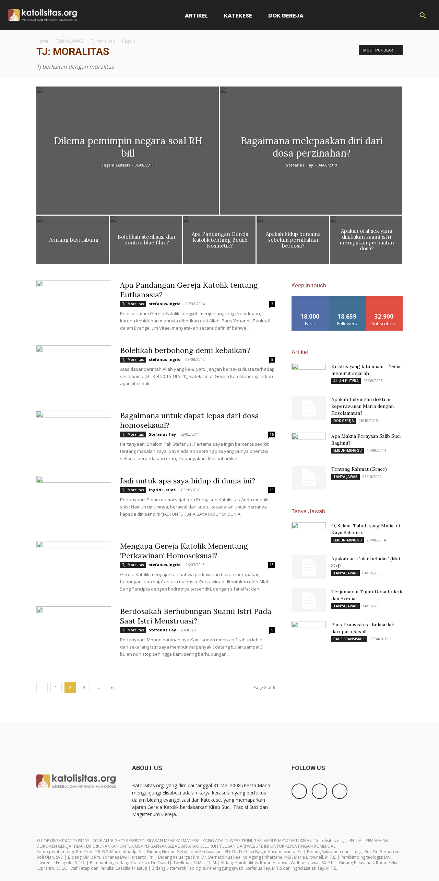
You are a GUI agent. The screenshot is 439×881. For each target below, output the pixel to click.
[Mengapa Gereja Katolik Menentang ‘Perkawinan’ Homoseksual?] (73, 567)
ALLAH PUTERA (346, 380)
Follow (347, 298)
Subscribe (384, 298)
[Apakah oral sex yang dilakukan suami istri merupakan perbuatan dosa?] (366, 241)
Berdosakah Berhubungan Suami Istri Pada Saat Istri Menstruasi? (195, 616)
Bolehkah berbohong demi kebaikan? (185, 350)
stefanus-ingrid (165, 303)
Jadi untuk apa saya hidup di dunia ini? (187, 480)
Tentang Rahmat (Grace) (359, 469)
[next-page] (126, 687)
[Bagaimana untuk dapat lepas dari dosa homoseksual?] (73, 436)
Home (42, 41)
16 (272, 434)
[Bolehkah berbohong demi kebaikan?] (73, 371)
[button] (422, 15)
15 (272, 490)
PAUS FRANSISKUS (349, 639)
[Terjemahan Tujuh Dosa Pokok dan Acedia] (309, 600)
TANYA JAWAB (69, 41)
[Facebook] (299, 791)
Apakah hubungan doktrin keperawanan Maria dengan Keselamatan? (362, 406)
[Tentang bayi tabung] (72, 241)
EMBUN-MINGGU (347, 450)
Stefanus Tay (299, 165)
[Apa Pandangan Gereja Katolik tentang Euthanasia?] (73, 306)
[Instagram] (319, 791)
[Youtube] (339, 791)
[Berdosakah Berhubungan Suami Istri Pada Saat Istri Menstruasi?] (73, 632)
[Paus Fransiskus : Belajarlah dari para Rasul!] (309, 633)
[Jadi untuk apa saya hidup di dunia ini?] (73, 501)
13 (272, 564)
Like (310, 298)
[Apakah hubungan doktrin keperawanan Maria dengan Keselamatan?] (309, 408)
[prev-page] (42, 687)
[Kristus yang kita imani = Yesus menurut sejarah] (309, 375)
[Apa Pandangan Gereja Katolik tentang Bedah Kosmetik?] (219, 241)
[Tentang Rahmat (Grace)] (309, 478)
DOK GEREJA (343, 420)
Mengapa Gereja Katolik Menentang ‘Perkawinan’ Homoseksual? (184, 550)
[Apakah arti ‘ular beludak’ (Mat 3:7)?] (309, 567)
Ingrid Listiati (116, 165)
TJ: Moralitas (103, 41)
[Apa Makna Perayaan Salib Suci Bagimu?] (309, 445)
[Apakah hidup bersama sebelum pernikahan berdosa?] (293, 241)
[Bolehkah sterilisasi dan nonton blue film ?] (146, 241)
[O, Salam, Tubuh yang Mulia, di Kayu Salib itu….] (309, 534)
